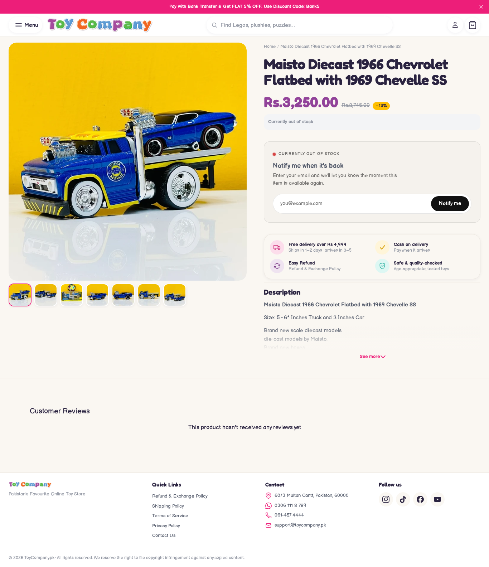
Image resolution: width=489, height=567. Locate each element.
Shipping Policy (168, 506)
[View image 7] (174, 295)
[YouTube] (437, 499)
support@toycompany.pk (300, 525)
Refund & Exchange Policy (314, 269)
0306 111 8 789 (290, 505)
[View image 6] (148, 295)
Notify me (450, 204)
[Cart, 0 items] (472, 25)
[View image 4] (97, 295)
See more (370, 356)
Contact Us (163, 535)
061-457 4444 (289, 515)
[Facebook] (420, 499)
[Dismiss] (481, 7)
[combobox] (305, 25)
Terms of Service (170, 516)
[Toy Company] (100, 25)
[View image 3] (71, 295)
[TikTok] (403, 499)
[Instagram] (386, 499)
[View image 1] (20, 295)
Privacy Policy (166, 526)
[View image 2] (45, 295)
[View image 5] (123, 295)
